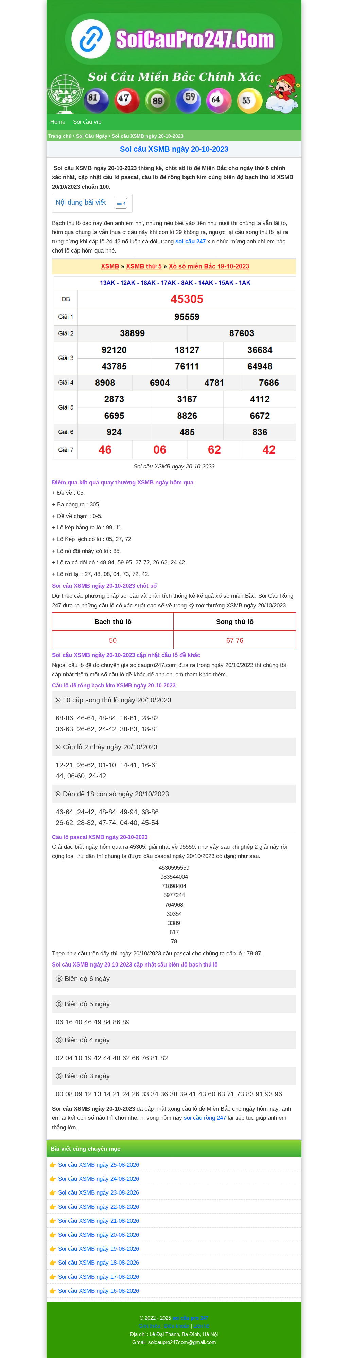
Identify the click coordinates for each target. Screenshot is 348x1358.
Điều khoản (176, 1326)
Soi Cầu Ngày (91, 136)
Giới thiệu (149, 1326)
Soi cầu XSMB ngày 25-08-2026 (98, 1165)
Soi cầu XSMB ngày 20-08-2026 (98, 1235)
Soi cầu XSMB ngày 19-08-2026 (98, 1249)
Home (57, 122)
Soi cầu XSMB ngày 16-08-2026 (98, 1291)
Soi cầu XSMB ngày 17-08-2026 (98, 1277)
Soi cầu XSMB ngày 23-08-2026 (98, 1192)
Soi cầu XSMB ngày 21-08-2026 (98, 1221)
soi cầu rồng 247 (205, 1118)
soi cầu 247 (190, 241)
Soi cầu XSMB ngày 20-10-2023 (174, 149)
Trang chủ (60, 136)
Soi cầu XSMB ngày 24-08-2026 (98, 1179)
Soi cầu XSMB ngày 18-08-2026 (98, 1262)
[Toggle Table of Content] (117, 203)
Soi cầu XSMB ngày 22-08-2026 (98, 1207)
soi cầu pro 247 (190, 1318)
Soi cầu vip (87, 122)
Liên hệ (201, 1326)
